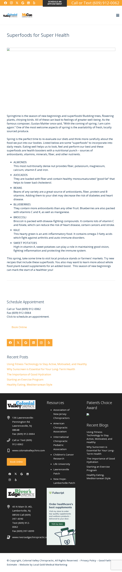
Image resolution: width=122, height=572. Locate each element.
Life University (61, 463)
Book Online (16, 461)
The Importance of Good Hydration (29, 374)
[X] (17, 3)
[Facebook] (5, 3)
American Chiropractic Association (60, 427)
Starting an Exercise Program (25, 379)
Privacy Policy (89, 560)
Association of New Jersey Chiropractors (61, 413)
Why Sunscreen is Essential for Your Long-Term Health (41, 369)
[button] (117, 15)
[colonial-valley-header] (10, 15)
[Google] (23, 3)
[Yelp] (34, 3)
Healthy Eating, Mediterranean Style (29, 384)
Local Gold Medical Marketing (50, 564)
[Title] (40, 3)
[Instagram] (11, 3)
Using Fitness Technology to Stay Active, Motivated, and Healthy (47, 364)
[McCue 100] (27, 15)
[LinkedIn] (28, 3)
